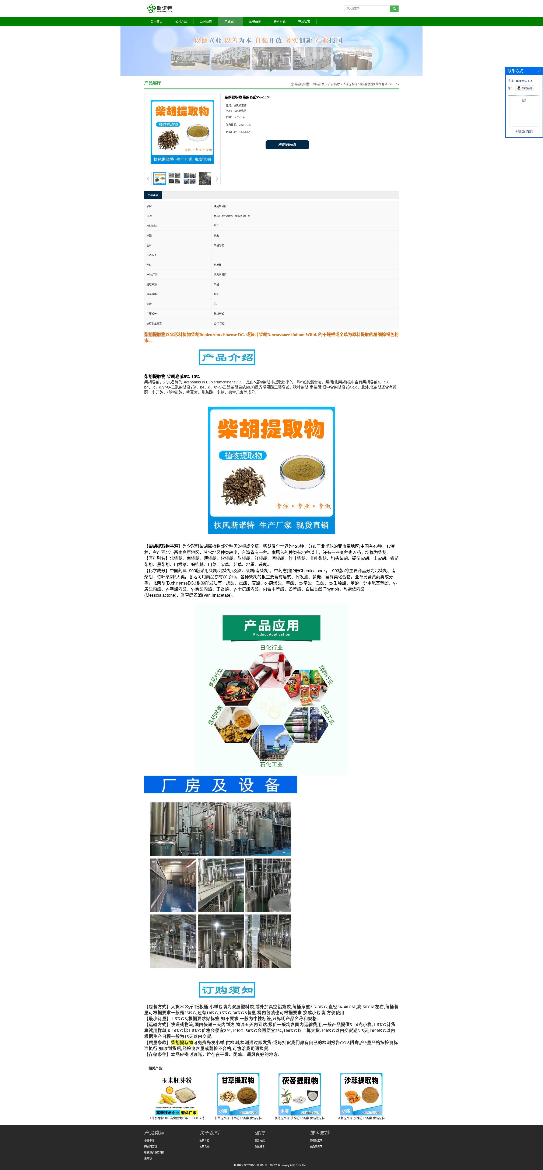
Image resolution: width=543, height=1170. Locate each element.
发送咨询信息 (287, 144)
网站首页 (319, 84)
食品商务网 (316, 1146)
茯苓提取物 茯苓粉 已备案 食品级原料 (300, 1118)
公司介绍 (181, 21)
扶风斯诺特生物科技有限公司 (250, 1165)
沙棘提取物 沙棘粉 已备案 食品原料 (361, 1118)
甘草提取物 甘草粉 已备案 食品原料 (238, 1118)
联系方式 (279, 21)
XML (304, 1165)
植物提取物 (350, 84)
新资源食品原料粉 (154, 1152)
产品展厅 (230, 21)
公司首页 (156, 21)
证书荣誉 (255, 21)
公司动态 (206, 21)
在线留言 (304, 21)
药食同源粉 (150, 1146)
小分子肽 (149, 1140)
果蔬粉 (148, 1158)
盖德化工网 (316, 1140)
